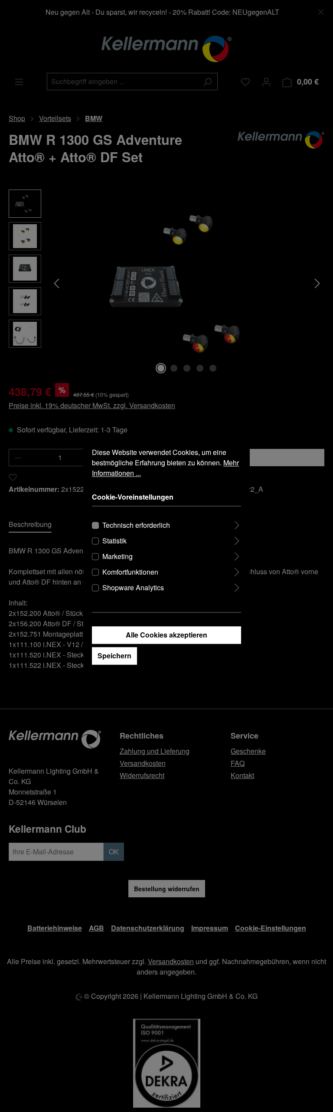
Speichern (114, 656)
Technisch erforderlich (136, 525)
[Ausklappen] (237, 524)
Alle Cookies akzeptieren (166, 635)
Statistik (114, 541)
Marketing (117, 557)
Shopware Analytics (133, 588)
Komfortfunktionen (130, 572)
